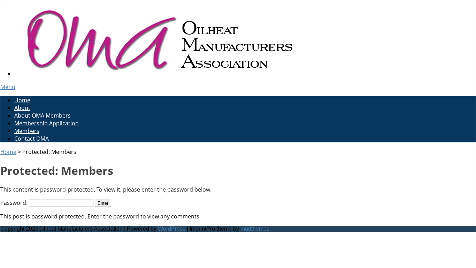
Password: (14, 203)
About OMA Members (42, 115)
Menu (7, 87)
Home (22, 100)
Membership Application (46, 123)
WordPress (171, 229)
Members (26, 131)
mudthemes (254, 229)
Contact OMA (31, 138)
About (22, 108)
